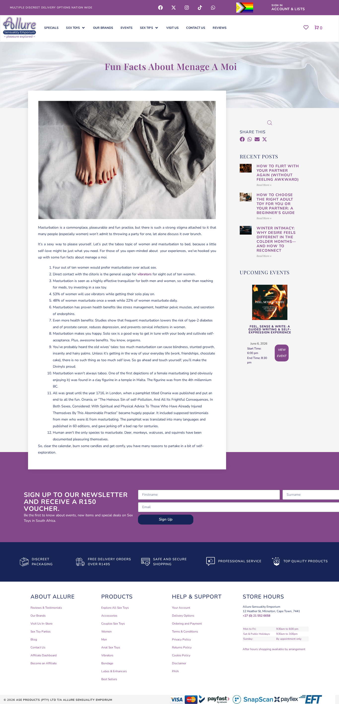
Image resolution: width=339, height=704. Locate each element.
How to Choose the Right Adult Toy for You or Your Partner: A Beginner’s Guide (276, 203)
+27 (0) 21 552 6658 (256, 616)
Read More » (264, 185)
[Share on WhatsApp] (250, 140)
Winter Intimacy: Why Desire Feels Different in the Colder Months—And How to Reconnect (276, 239)
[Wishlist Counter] (304, 27)
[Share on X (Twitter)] (264, 140)
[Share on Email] (258, 140)
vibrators (144, 274)
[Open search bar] (269, 122)
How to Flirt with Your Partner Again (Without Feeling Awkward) (278, 173)
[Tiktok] (199, 7)
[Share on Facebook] (243, 140)
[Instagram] (186, 7)
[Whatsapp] (213, 7)
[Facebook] (160, 7)
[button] (76, 28)
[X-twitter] (173, 7)
